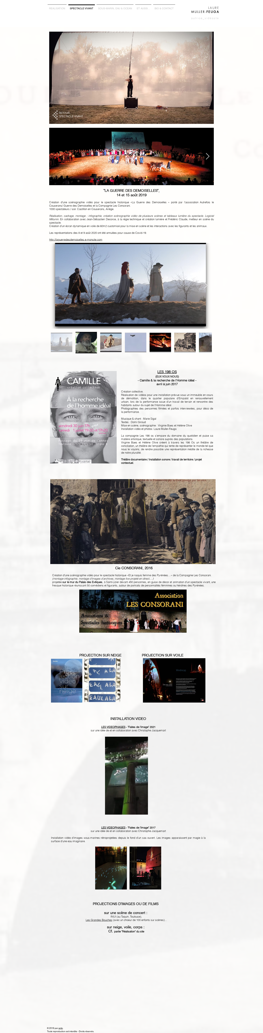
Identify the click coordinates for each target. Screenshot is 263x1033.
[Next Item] (208, 156)
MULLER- (205, 12)
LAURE (213, 8)
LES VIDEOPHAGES (113, 727)
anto (61, 1028)
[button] (143, 811)
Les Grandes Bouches (99, 920)
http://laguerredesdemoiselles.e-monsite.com (75, 239)
